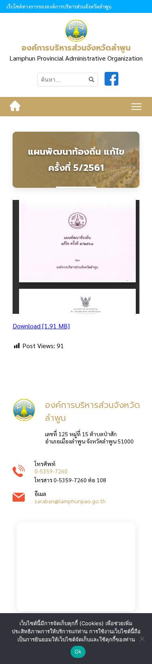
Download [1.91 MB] (41, 325)
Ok (78, 651)
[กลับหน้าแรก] (15, 106)
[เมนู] (136, 106)
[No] (142, 639)
